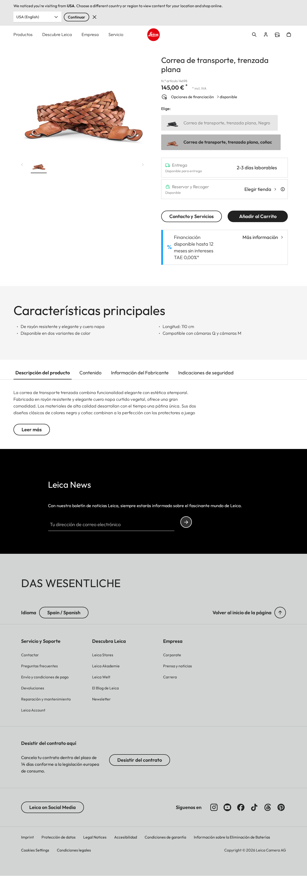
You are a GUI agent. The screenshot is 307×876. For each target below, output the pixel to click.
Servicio (115, 34)
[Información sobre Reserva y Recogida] (283, 189)
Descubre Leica (57, 34)
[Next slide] (143, 164)
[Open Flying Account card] (266, 34)
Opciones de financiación (192, 96)
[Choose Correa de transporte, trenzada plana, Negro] (219, 123)
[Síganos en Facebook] (241, 807)
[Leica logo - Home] (153, 34)
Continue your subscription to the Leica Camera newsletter (186, 522)
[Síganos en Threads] (267, 807)
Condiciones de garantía (165, 837)
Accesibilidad (125, 837)
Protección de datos (58, 837)
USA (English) (27, 16)
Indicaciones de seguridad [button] (206, 373)
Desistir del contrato (139, 760)
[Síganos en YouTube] (227, 807)
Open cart (289, 34)
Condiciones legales (74, 850)
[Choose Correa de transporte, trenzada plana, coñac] (221, 142)
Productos (23, 34)
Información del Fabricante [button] (140, 373)
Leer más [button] (32, 429)
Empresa (90, 34)
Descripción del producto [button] (42, 373)
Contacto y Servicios (191, 216)
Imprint (27, 837)
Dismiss (94, 17)
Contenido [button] (90, 373)
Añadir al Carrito (258, 216)
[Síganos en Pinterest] (281, 807)
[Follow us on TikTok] (254, 807)
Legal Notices (94, 837)
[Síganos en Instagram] (214, 807)
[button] (39, 166)
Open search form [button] (254, 34)
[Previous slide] (22, 164)
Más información (260, 237)
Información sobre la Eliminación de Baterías (232, 837)
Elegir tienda (257, 189)
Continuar (76, 17)
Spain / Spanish (63, 612)
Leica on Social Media (52, 807)
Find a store (277, 35)
